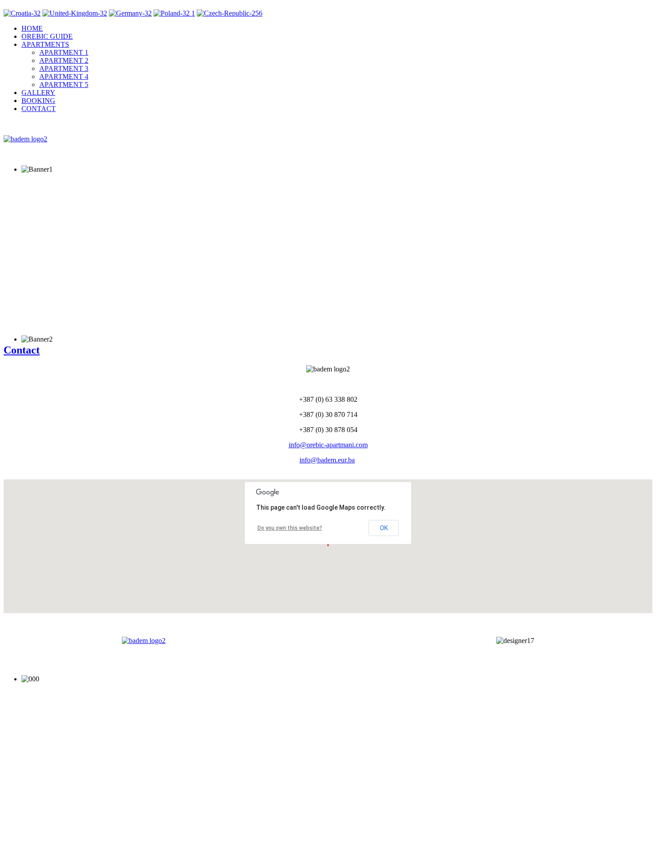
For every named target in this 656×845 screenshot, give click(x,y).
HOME (32, 28)
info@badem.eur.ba (327, 460)
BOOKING (38, 100)
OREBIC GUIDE (47, 36)
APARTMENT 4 (63, 76)
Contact (22, 350)
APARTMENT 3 (63, 68)
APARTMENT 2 (63, 60)
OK (384, 528)
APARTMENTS (45, 44)
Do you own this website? (289, 528)
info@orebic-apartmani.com (328, 445)
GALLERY (38, 92)
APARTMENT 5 (63, 84)
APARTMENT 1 (63, 52)
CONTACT (38, 108)
